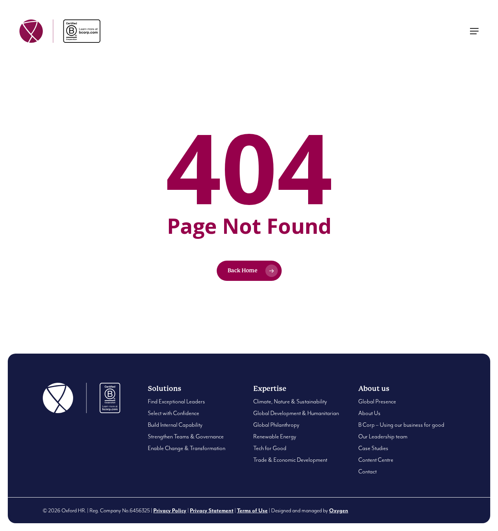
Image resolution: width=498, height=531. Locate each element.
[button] (474, 31)
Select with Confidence (173, 413)
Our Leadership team (382, 436)
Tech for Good (269, 448)
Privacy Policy (169, 511)
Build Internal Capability (175, 425)
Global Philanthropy (276, 425)
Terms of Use (252, 511)
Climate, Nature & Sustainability (290, 401)
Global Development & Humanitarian (296, 413)
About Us (369, 413)
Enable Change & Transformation (186, 448)
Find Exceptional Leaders (176, 401)
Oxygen (338, 511)
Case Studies (373, 448)
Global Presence (377, 401)
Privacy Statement (211, 511)
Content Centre (375, 460)
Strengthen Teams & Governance (186, 436)
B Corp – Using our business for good (401, 425)
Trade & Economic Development (290, 460)
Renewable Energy (274, 436)
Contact (367, 471)
